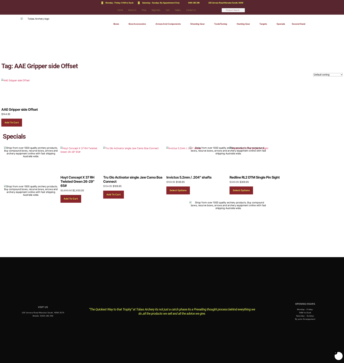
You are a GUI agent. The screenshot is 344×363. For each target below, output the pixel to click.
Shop (144, 10)
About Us (132, 10)
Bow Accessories (137, 24)
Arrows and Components (168, 24)
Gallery (178, 10)
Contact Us (191, 10)
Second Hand (298, 24)
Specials (281, 24)
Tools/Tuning (220, 24)
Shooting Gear (197, 24)
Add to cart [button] (12, 122)
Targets (263, 24)
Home (120, 10)
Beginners (156, 10)
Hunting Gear (243, 24)
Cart (167, 10)
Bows (116, 24)
